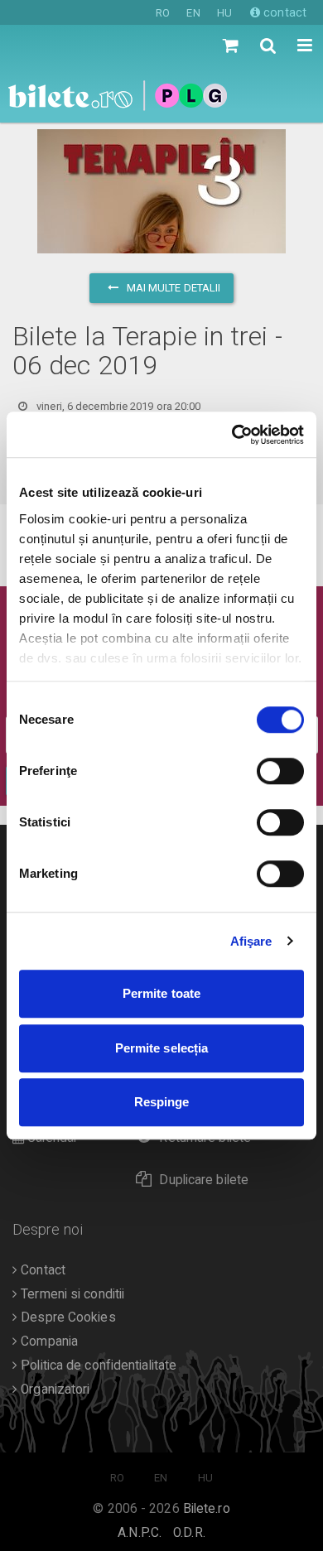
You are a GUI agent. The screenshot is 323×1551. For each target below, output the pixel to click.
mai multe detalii (172, 288)
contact (283, 12)
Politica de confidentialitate (96, 1365)
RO (163, 13)
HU (224, 13)
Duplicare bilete (203, 1180)
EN (193, 13)
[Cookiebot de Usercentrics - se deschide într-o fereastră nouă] (232, 435)
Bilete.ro (206, 1508)
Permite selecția (162, 1048)
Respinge (162, 1102)
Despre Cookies (66, 1317)
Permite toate (161, 993)
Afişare (251, 941)
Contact (41, 1270)
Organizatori (53, 1389)
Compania (47, 1341)
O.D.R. (189, 1532)
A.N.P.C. (140, 1532)
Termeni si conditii (70, 1294)
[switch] (280, 771)
